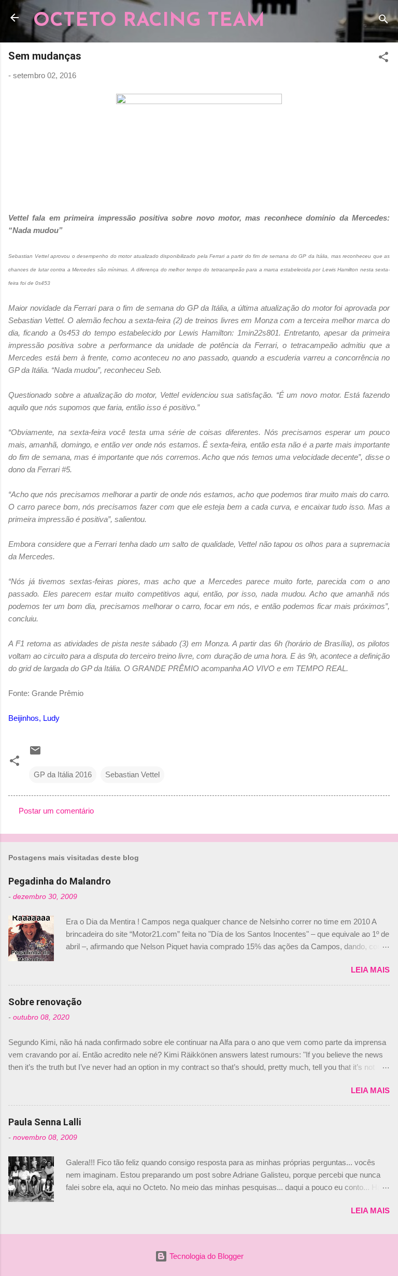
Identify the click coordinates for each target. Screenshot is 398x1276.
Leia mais (370, 969)
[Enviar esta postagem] (35, 753)
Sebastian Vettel (132, 774)
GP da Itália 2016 (63, 774)
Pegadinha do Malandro (59, 881)
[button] (383, 59)
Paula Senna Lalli (44, 1121)
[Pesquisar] (383, 21)
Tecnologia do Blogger (205, 1256)
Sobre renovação (45, 1001)
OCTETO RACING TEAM (149, 21)
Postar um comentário (56, 810)
